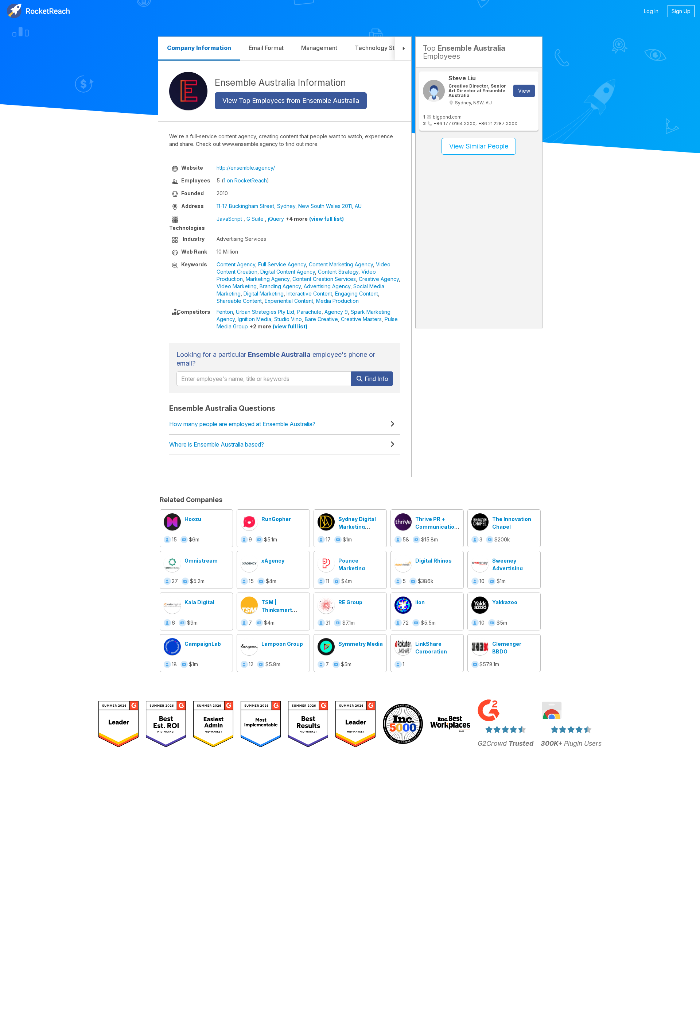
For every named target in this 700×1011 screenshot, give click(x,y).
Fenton (225, 312)
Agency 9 (336, 312)
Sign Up (681, 11)
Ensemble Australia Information (280, 82)
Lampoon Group (282, 644)
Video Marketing (237, 286)
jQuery (276, 219)
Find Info (375, 378)
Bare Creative (321, 319)
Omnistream (201, 560)
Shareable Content (239, 301)
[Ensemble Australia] (188, 91)
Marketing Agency (267, 279)
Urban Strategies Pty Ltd (265, 312)
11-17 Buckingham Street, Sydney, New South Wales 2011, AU (289, 206)
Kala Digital (199, 602)
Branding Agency (280, 286)
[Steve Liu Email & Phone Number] (434, 91)
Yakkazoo (504, 602)
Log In (651, 11)
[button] (403, 49)
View (524, 91)
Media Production (337, 301)
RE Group (350, 602)
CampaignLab (202, 644)
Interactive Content (309, 293)
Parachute (309, 312)
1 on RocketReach (245, 180)
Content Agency (236, 264)
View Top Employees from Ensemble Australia (290, 100)
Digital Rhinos (433, 560)
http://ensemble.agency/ (246, 168)
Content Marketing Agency (341, 264)
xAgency (272, 560)
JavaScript (229, 219)
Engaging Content (356, 293)
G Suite (255, 219)
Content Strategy (338, 272)
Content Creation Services (324, 279)
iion (420, 602)
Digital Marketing (264, 293)
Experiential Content (289, 301)
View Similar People (478, 146)
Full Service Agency (282, 264)
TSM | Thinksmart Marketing (276, 610)
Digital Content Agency (287, 272)
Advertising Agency (327, 286)
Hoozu (192, 519)
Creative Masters (361, 319)
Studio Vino (288, 319)
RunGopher (276, 519)
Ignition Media (254, 319)
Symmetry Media (360, 644)
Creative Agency (379, 279)
